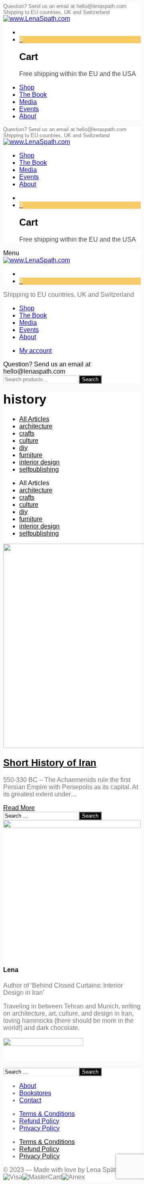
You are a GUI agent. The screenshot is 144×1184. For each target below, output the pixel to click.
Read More (19, 807)
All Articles (34, 419)
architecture (35, 426)
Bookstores (35, 1093)
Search (90, 379)
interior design (39, 462)
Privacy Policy (39, 1128)
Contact (30, 1100)
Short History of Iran (49, 762)
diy (23, 447)
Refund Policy (39, 1121)
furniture (30, 455)
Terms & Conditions (47, 1113)
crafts (26, 433)
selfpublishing (39, 469)
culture (28, 440)
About (27, 1085)
